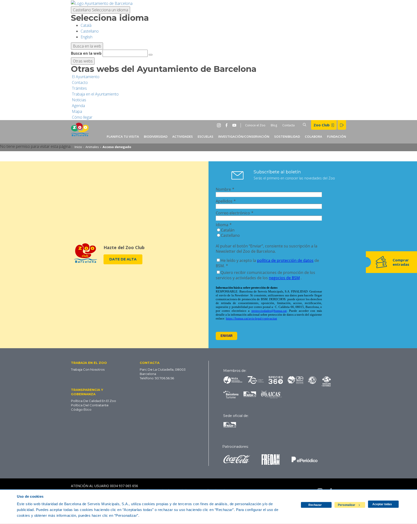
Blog (274, 125)
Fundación (336, 136)
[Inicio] (80, 131)
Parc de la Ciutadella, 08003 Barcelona (163, 371)
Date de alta (123, 259)
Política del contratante (90, 405)
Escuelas (205, 136)
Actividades (182, 136)
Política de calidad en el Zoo (93, 401)
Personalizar (346, 505)
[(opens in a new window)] (101, 3)
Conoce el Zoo (255, 125)
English (86, 37)
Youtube (235, 125)
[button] (98, 362)
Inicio (78, 147)
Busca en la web (86, 53)
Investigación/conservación (243, 136)
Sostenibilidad (287, 136)
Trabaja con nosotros (87, 369)
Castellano (100, 10)
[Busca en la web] (151, 54)
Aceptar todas (382, 504)
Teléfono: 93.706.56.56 (157, 378)
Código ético (81, 409)
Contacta (288, 125)
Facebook (227, 125)
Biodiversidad (155, 136)
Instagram (220, 125)
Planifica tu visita (123, 136)
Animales (92, 147)
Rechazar (315, 505)
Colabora (313, 136)
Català (86, 25)
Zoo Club (322, 124)
